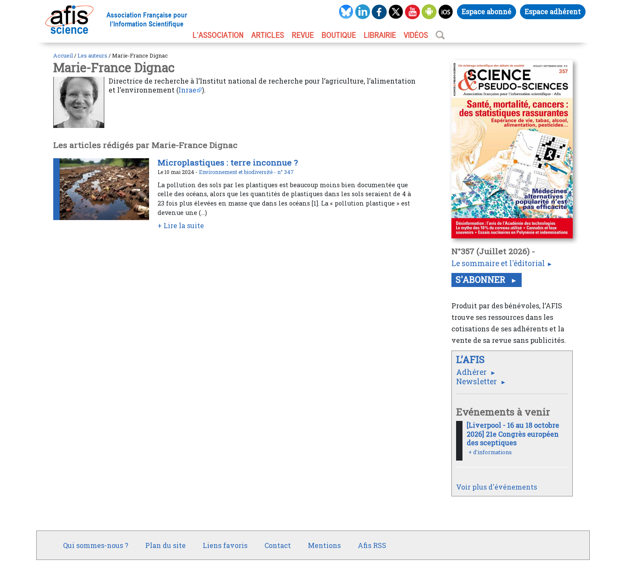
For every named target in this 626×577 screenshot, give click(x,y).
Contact (277, 545)
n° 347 (285, 171)
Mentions (324, 545)
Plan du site (165, 545)
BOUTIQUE (339, 35)
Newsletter (477, 381)
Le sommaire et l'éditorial (498, 263)
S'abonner (482, 279)
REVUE (303, 35)
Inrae (187, 89)
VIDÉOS (416, 35)
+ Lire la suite (181, 225)
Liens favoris (225, 545)
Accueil (63, 55)
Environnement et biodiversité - (238, 171)
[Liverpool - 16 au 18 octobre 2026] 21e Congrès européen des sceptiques (513, 433)
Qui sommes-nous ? (95, 545)
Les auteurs (92, 55)
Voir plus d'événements (496, 486)
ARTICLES (267, 35)
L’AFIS (471, 359)
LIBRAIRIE (380, 35)
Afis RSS (372, 545)
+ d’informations (490, 452)
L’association (218, 35)
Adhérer (472, 372)
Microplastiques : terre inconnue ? (228, 162)
